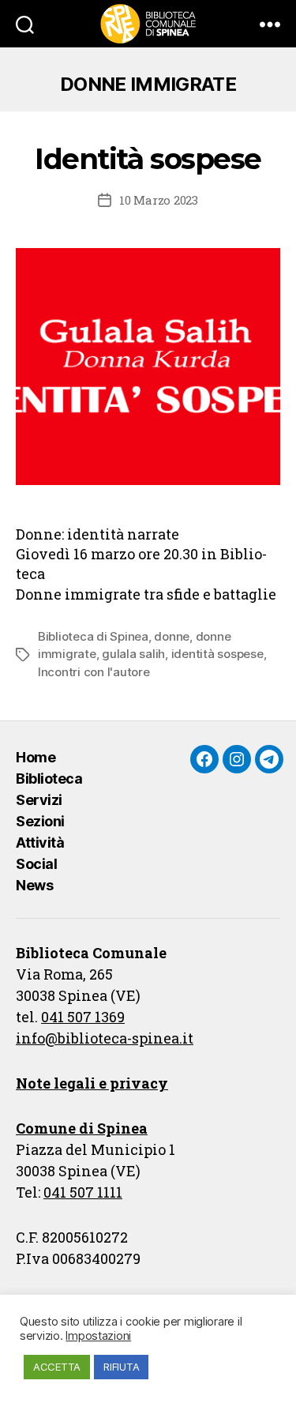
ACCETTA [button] (57, 1366)
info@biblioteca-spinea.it (104, 1038)
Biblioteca (49, 778)
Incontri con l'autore (94, 671)
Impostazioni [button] (98, 1336)
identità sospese (217, 653)
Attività (40, 842)
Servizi (39, 800)
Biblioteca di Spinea (93, 636)
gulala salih (133, 653)
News (34, 885)
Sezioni (40, 821)
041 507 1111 (82, 1192)
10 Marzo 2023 (158, 200)
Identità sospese (147, 158)
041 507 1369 (83, 1016)
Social (36, 864)
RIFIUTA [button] (121, 1366)
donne (171, 636)
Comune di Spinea (82, 1128)
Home (35, 757)
